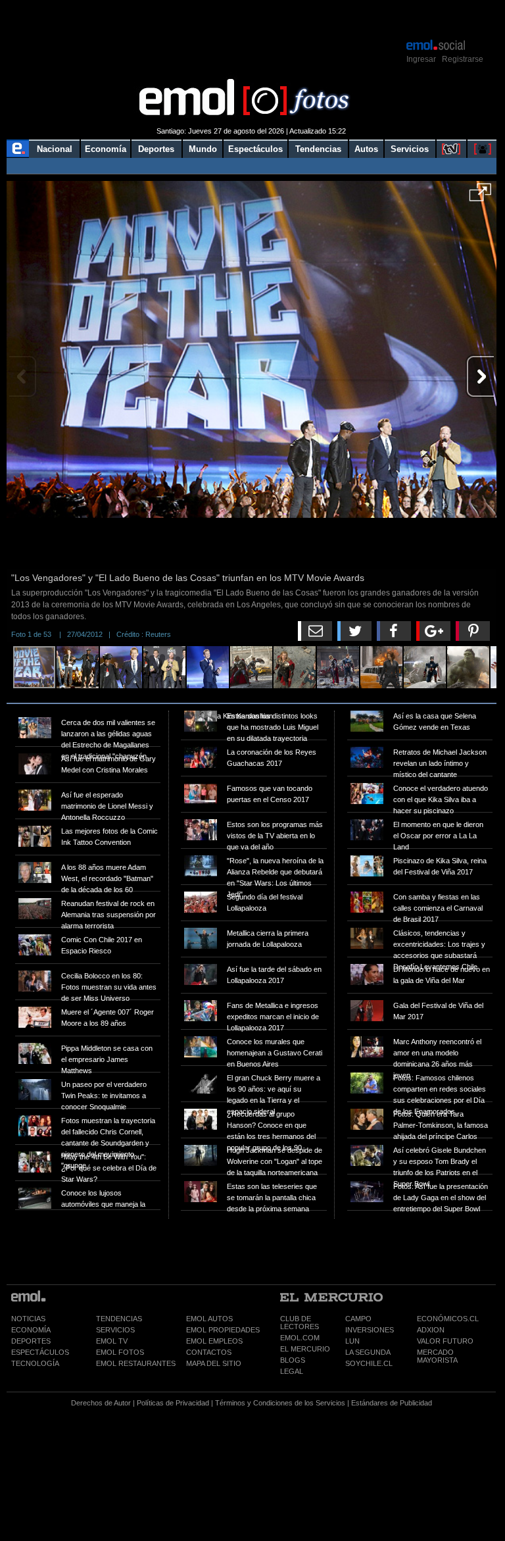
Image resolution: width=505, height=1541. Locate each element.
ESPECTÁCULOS (40, 1352)
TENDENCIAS (119, 1319)
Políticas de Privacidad (173, 1403)
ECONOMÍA (31, 1330)
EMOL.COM (300, 1338)
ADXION (431, 1330)
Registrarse (462, 59)
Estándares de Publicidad (391, 1403)
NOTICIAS (28, 1319)
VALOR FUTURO (445, 1341)
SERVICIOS (115, 1330)
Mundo (203, 149)
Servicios (410, 149)
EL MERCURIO (305, 1349)
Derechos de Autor (101, 1403)
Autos (366, 149)
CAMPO (358, 1319)
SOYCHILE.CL (369, 1363)
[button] (480, 197)
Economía (105, 149)
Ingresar (421, 59)
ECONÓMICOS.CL (448, 1319)
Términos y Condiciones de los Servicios (280, 1403)
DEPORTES (31, 1341)
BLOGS (292, 1360)
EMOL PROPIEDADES (223, 1330)
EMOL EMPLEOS (214, 1341)
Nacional (54, 149)
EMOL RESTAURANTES (136, 1363)
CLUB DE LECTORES (299, 1322)
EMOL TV (112, 1341)
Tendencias (318, 149)
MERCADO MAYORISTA (437, 1356)
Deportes (156, 149)
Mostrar (251, 18)
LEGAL (291, 1371)
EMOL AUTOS (209, 1319)
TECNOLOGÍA (35, 1363)
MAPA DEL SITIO (213, 1363)
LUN (352, 1341)
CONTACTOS (208, 1352)
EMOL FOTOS (120, 1352)
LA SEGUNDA (368, 1352)
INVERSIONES (369, 1330)
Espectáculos (255, 149)
